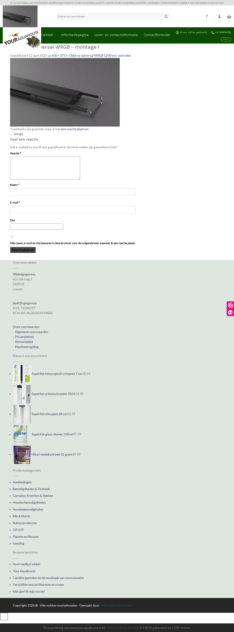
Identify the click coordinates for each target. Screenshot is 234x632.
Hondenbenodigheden (28, 509)
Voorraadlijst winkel (26, 564)
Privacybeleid (24, 337)
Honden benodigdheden (29, 502)
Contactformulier (157, 35)
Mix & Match (21, 516)
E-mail (15, 202)
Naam (14, 184)
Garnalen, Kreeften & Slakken (33, 496)
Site (12, 220)
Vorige (16, 134)
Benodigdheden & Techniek (31, 489)
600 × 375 (58, 55)
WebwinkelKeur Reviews (122, 628)
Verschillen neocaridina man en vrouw (38, 584)
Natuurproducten (25, 523)
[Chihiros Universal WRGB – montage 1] (65, 92)
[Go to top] (4, 616)
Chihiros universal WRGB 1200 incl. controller (100, 55)
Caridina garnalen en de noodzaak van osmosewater (48, 578)
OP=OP (18, 530)
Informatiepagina (75, 35)
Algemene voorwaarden (31, 332)
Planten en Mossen (26, 537)
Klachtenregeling (27, 347)
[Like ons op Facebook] (206, 16)
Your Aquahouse (24, 571)
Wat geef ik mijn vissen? (29, 591)
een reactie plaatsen (74, 129)
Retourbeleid (24, 342)
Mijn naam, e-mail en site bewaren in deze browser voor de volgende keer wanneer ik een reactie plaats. (73, 243)
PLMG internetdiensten (116, 605)
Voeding (18, 543)
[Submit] (166, 16)
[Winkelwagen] (229, 16)
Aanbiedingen (22, 482)
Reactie (15, 153)
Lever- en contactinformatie (116, 35)
